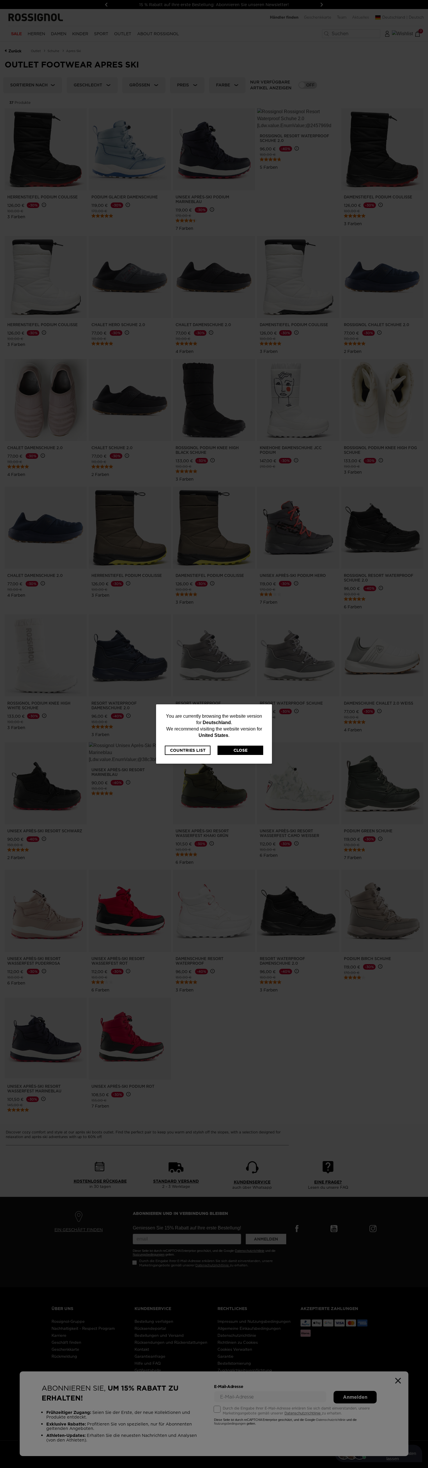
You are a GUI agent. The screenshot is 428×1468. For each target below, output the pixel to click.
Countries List (188, 750)
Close (240, 750)
